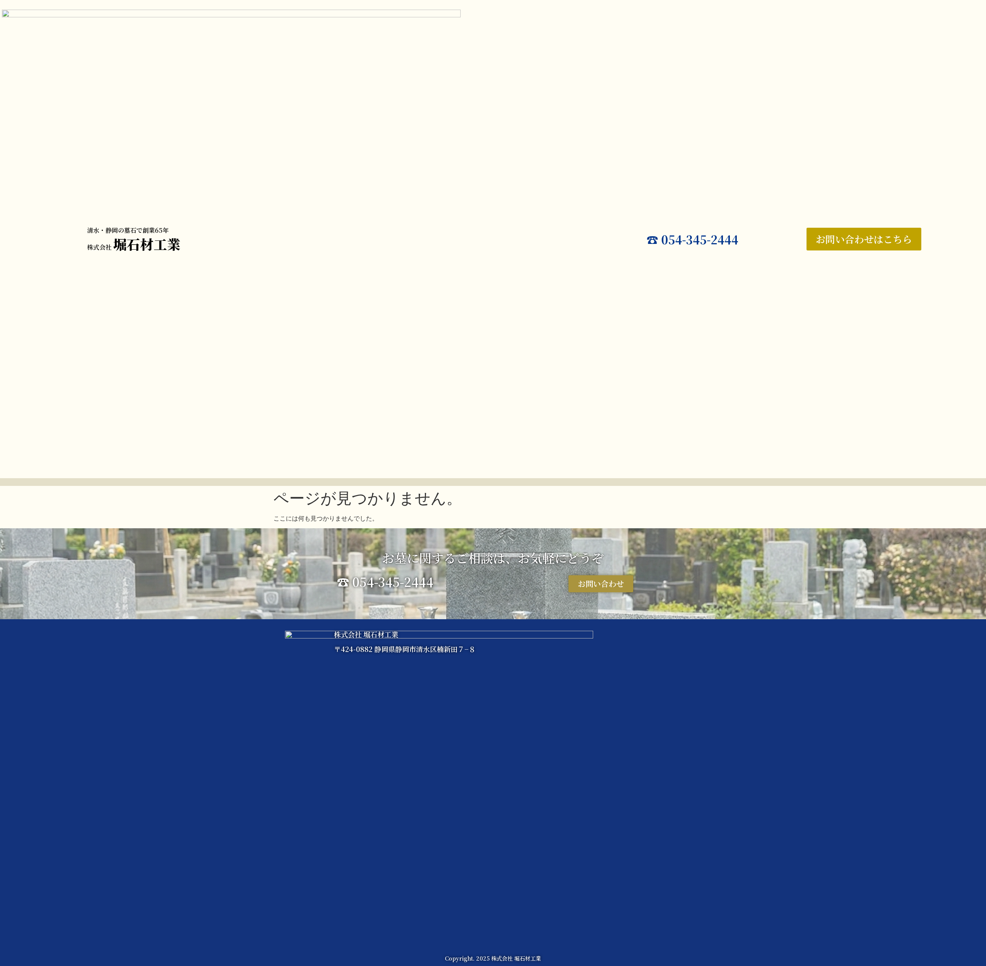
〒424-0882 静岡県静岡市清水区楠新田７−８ (405, 649)
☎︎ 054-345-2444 (692, 239)
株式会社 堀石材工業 (366, 634)
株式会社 (134, 247)
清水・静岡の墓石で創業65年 (128, 230)
